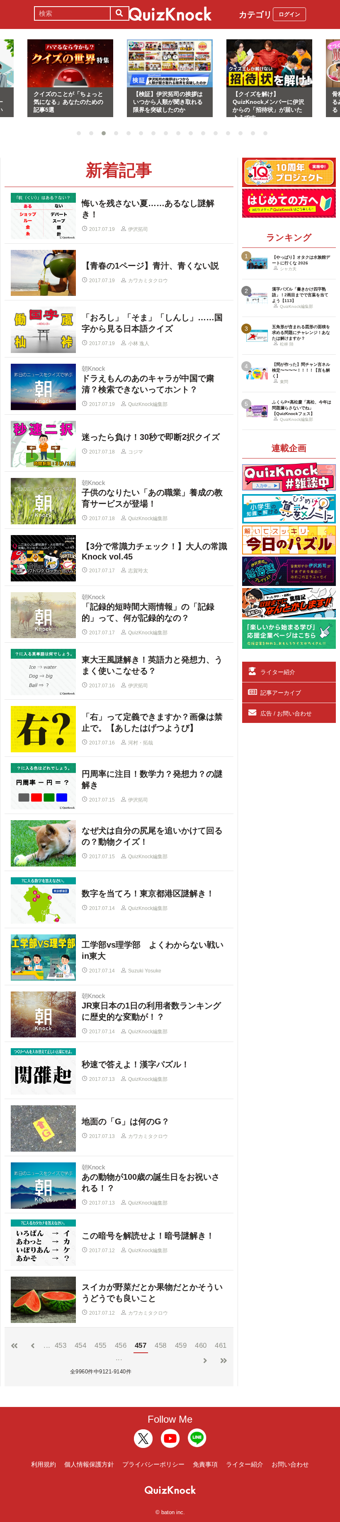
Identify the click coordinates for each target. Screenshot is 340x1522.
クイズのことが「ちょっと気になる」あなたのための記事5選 (68, 102)
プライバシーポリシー (153, 1464)
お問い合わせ (290, 1464)
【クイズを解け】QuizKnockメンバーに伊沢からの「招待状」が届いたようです (268, 104)
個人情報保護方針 (89, 1464)
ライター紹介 (277, 672)
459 (181, 1345)
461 (221, 1345)
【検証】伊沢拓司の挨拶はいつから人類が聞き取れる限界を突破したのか (168, 102)
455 (101, 1345)
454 (81, 1345)
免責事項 (205, 1464)
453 (61, 1345)
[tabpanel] (170, 78)
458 (161, 1345)
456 (121, 1345)
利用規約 (43, 1464)
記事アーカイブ (280, 692)
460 (201, 1345)
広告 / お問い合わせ (286, 713)
